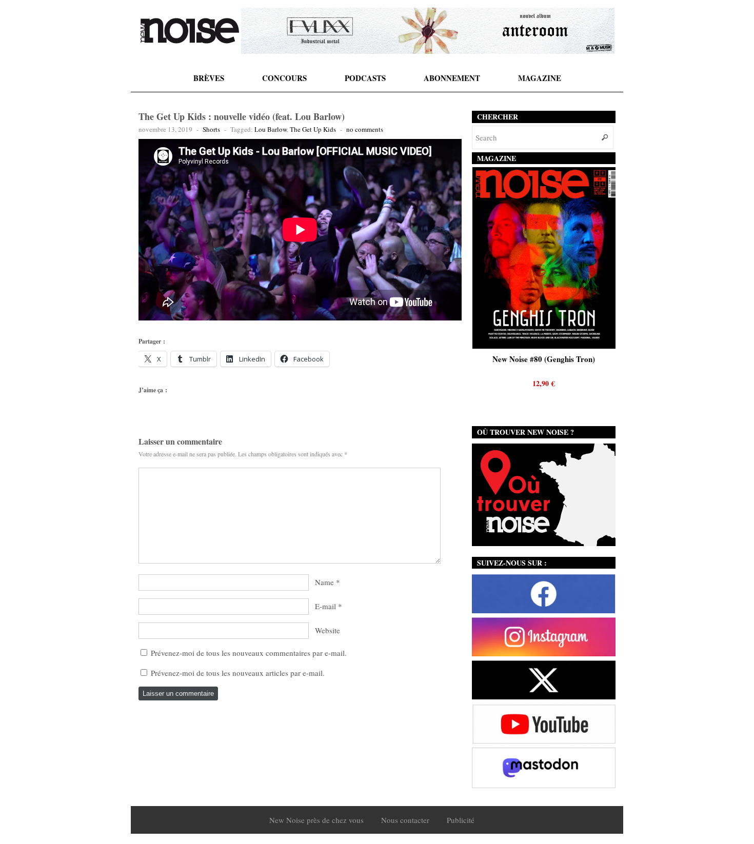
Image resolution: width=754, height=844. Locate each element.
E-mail (325, 606)
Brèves (208, 78)
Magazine (539, 78)
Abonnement (452, 78)
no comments (364, 129)
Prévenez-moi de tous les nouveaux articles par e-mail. (238, 673)
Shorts (211, 129)
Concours (284, 78)
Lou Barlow (270, 129)
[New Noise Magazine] (189, 31)
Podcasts (365, 78)
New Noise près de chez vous (316, 820)
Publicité (460, 820)
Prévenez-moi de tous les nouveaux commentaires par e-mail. (249, 653)
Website (327, 630)
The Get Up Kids (313, 129)
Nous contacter (405, 820)
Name (324, 582)
